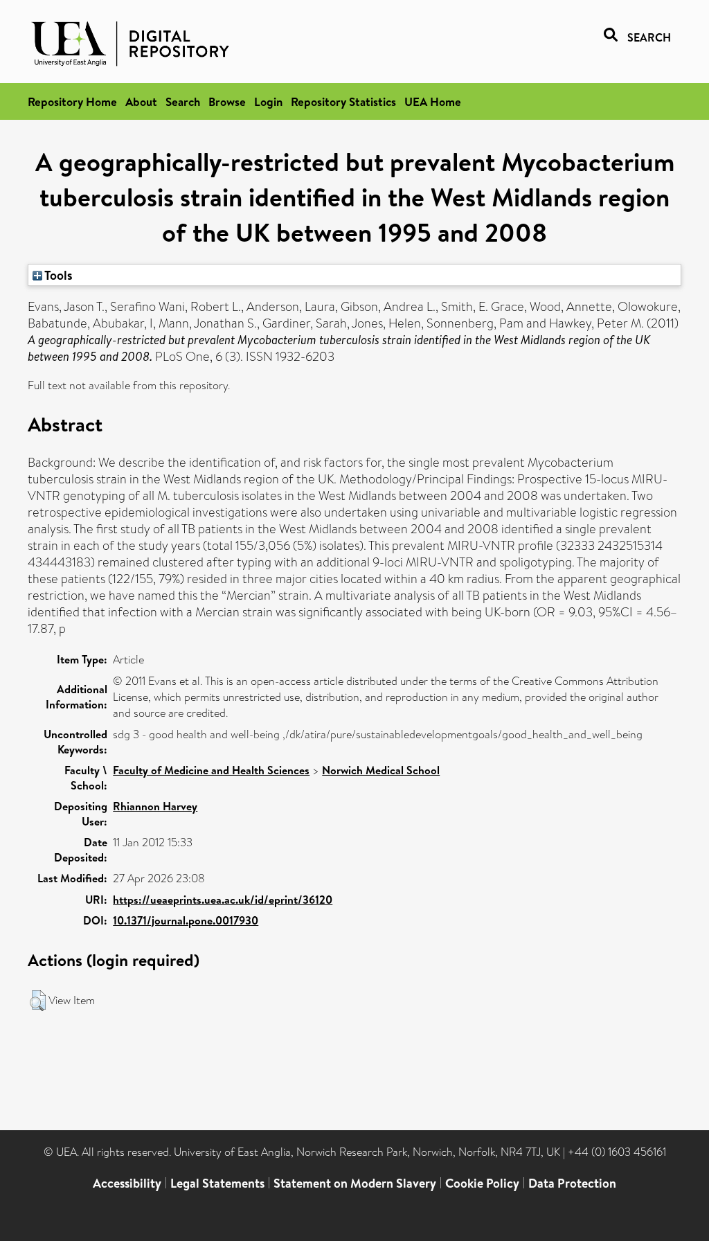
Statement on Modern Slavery (354, 1183)
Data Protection (572, 1183)
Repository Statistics (343, 101)
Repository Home (72, 101)
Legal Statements (217, 1183)
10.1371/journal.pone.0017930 (185, 920)
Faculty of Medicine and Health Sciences (211, 770)
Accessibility (127, 1183)
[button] (38, 1000)
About (141, 101)
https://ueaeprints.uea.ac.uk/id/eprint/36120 (222, 899)
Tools (57, 275)
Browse (227, 101)
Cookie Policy (482, 1183)
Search (182, 101)
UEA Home (432, 101)
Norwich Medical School (381, 770)
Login (268, 101)
